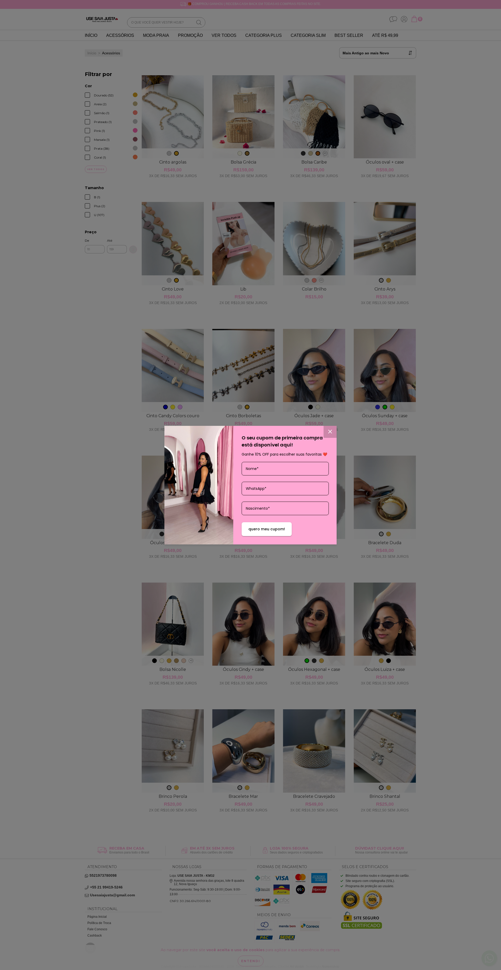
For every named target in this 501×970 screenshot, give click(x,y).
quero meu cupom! (266, 529)
